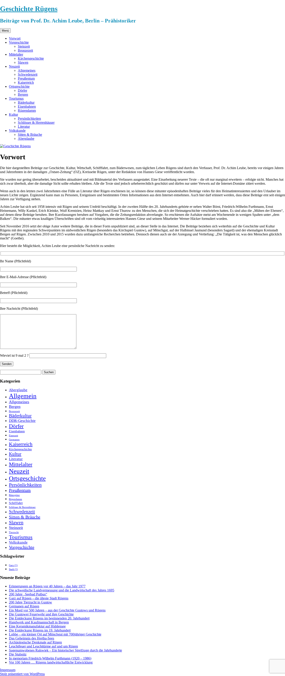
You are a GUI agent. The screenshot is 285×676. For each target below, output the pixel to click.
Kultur (13, 114)
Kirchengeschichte (31, 58)
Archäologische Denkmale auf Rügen (35, 642)
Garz (13, 565)
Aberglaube (26, 138)
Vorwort (14, 38)
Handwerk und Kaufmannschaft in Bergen (39, 622)
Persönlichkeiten (29, 118)
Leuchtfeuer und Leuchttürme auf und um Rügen (43, 646)
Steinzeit (24, 46)
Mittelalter (16, 54)
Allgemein (23, 395)
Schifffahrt (16, 503)
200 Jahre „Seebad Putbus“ (28, 594)
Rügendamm (27, 110)
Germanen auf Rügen (24, 606)
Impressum (7, 670)
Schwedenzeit (27, 74)
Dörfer (22, 90)
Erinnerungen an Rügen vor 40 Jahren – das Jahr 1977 (47, 586)
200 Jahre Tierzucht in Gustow (30, 602)
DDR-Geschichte (22, 421)
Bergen (23, 94)
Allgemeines (26, 70)
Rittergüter (14, 495)
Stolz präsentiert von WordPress (22, 674)
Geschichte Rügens (28, 9)
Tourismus (16, 98)
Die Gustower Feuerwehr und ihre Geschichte (41, 614)
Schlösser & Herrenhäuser (36, 122)
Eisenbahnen (27, 106)
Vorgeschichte (19, 42)
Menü (5, 30)
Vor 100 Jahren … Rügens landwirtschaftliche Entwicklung (51, 662)
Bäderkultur (26, 102)
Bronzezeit (25, 50)
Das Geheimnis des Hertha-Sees (31, 638)
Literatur (24, 126)
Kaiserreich (26, 82)
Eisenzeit (13, 435)
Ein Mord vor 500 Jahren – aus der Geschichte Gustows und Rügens (57, 610)
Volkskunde (17, 130)
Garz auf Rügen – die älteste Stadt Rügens (38, 598)
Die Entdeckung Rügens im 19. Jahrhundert (40, 630)
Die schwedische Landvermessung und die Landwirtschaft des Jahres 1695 (61, 590)
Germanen (14, 439)
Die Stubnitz (17, 654)
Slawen (23, 62)
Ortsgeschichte (19, 86)
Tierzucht (14, 532)
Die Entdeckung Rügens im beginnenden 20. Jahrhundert (49, 618)
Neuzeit (14, 66)
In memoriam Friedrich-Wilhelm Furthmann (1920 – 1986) (50, 658)
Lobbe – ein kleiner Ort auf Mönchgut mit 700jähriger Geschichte (55, 634)
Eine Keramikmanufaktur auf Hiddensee (37, 626)
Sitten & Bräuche (30, 134)
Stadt (13, 569)
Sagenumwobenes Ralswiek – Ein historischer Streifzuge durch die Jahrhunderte (65, 650)
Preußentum (26, 78)
